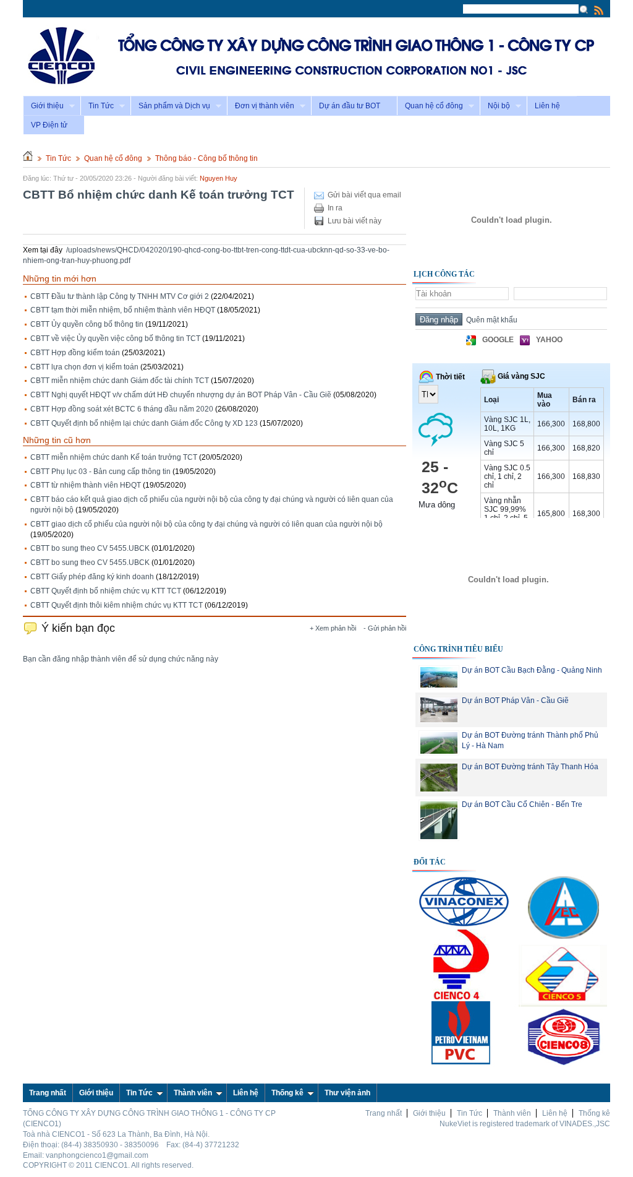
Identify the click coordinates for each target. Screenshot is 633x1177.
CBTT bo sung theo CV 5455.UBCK (90, 548)
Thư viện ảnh (347, 1093)
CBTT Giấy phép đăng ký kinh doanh (92, 576)
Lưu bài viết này (354, 221)
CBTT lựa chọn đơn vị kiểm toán (84, 367)
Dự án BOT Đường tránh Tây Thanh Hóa (530, 766)
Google (498, 339)
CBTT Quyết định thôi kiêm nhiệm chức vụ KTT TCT (116, 605)
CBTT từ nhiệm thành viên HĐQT (85, 485)
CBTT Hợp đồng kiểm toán (75, 352)
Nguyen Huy (218, 178)
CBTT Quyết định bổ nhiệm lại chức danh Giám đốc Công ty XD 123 (144, 423)
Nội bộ (495, 106)
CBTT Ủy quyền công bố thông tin (86, 324)
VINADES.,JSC (584, 1123)
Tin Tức (97, 106)
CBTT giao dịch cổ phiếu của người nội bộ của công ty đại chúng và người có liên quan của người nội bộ (206, 524)
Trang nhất (383, 1113)
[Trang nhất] (28, 158)
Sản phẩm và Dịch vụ (170, 106)
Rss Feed (599, 10)
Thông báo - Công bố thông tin (206, 158)
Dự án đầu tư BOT (349, 105)
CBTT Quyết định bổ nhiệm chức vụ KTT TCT (105, 591)
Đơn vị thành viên (260, 106)
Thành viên (193, 1093)
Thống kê (287, 1093)
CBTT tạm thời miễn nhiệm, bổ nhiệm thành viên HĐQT (122, 310)
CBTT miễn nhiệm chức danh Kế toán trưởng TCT (113, 457)
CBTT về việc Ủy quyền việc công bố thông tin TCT (115, 338)
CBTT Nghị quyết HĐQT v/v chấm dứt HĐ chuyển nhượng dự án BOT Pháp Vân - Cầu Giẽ (180, 394)
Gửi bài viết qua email (364, 195)
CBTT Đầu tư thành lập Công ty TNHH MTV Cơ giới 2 (119, 296)
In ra (335, 208)
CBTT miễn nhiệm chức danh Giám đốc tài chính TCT (119, 380)
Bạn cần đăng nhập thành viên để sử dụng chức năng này (120, 659)
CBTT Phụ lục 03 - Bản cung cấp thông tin (100, 471)
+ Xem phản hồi (333, 628)
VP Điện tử (49, 125)
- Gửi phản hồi (384, 628)
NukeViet (455, 1123)
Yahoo (549, 339)
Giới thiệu (43, 106)
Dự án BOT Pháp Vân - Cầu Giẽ (515, 700)
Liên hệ (547, 105)
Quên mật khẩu (489, 320)
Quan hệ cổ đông (430, 106)
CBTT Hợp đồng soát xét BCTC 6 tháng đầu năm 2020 (121, 409)
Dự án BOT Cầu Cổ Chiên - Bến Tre (522, 804)
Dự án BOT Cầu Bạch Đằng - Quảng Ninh (532, 670)
